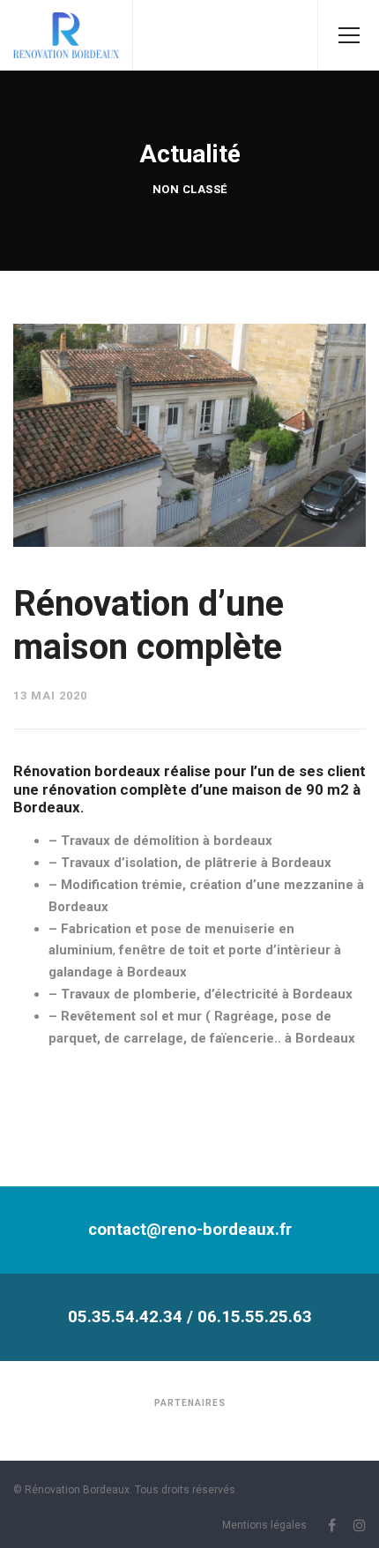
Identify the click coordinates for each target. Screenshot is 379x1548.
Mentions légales (264, 1525)
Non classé (189, 189)
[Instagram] (359, 1525)
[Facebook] (332, 1525)
